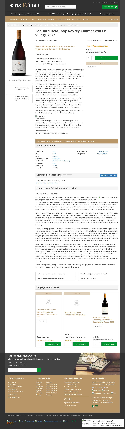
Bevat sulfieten (102, 154)
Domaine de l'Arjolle (70, 384)
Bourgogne (38, 25)
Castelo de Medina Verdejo (73, 394)
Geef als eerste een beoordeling (46, 183)
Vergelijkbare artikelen (86, 141)
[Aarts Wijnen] (25, 5)
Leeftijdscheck (64, 415)
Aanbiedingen (25, 19)
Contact (86, 19)
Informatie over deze (52, 274)
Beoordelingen (57, 141)
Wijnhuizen (51, 19)
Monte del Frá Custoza (71, 392)
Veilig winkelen (39, 415)
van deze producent (51, 278)
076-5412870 (97, 2)
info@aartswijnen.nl (14, 397)
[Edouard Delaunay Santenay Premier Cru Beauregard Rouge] (105, 304)
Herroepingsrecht (87, 415)
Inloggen (105, 2)
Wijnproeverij (76, 19)
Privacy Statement (70, 405)
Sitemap (55, 415)
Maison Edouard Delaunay (61, 161)
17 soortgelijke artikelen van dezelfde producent (103, 40)
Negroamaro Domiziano (72, 382)
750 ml (55, 166)
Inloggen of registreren (14, 415)
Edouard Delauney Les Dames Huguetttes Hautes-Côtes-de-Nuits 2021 (47, 313)
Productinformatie (43, 141)
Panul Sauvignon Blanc (71, 387)
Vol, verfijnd (41, 321)
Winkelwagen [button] (110, 7)
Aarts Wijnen (14, 19)
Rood (46, 25)
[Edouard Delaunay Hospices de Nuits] (77, 303)
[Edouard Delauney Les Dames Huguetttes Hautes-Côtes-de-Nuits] (49, 302)
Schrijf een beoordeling (108, 175)
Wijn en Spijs (41, 19)
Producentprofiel (70, 141)
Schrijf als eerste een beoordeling (46, 40)
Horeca (48, 415)
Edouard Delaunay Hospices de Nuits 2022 (75, 313)
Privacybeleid (75, 415)
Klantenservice (114, 2)
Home (17, 25)
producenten (89, 278)
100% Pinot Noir (102, 151)
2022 (54, 163)
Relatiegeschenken (63, 19)
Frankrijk (29, 25)
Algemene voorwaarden (72, 403)
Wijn (33, 19)
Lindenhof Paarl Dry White (72, 389)
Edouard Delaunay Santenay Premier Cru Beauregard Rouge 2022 (103, 319)
